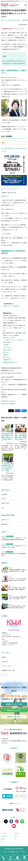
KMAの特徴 (4, 494)
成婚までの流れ (7, 350)
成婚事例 (3, 839)
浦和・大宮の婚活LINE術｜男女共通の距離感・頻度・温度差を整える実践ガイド (20, 436)
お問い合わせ (5, 196)
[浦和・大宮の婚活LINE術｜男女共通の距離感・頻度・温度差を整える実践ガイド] (20, 428)
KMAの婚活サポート (5, 836)
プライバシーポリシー (7, 666)
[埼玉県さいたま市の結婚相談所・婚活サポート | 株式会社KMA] (5, 5)
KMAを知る (16, 833)
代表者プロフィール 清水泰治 (11, 306)
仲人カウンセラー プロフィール (10, 189)
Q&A (3, 507)
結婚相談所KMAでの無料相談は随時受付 (14, 63)
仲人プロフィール (8, 347)
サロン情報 (3, 833)
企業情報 (4, 657)
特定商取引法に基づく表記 (8, 670)
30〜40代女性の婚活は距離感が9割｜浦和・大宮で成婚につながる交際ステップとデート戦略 (7, 467)
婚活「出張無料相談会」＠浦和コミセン (14, 61)
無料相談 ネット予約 (8, 337)
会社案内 (5, 355)
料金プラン (6, 352)
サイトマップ (5, 675)
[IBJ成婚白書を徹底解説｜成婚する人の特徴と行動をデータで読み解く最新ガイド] (7, 428)
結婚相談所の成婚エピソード (11, 362)
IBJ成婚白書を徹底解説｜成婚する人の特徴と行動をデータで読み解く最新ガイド (7, 437)
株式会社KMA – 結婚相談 (8, 403)
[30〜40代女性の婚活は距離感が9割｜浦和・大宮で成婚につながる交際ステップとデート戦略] (7, 458)
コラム (2, 841)
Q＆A (15, 839)
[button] (25, 5)
